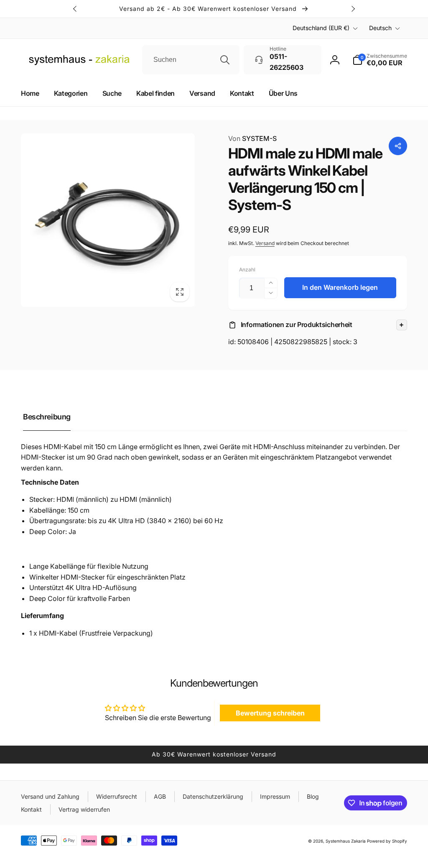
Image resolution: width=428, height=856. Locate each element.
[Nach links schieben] (75, 9)
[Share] (398, 146)
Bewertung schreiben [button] (270, 713)
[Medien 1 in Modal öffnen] (108, 220)
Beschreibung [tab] (47, 416)
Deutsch (380, 27)
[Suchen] (225, 59)
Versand (265, 243)
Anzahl (247, 269)
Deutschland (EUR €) (321, 27)
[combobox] (190, 59)
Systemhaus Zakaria (346, 840)
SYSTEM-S (252, 138)
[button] (317, 325)
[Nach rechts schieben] (353, 9)
